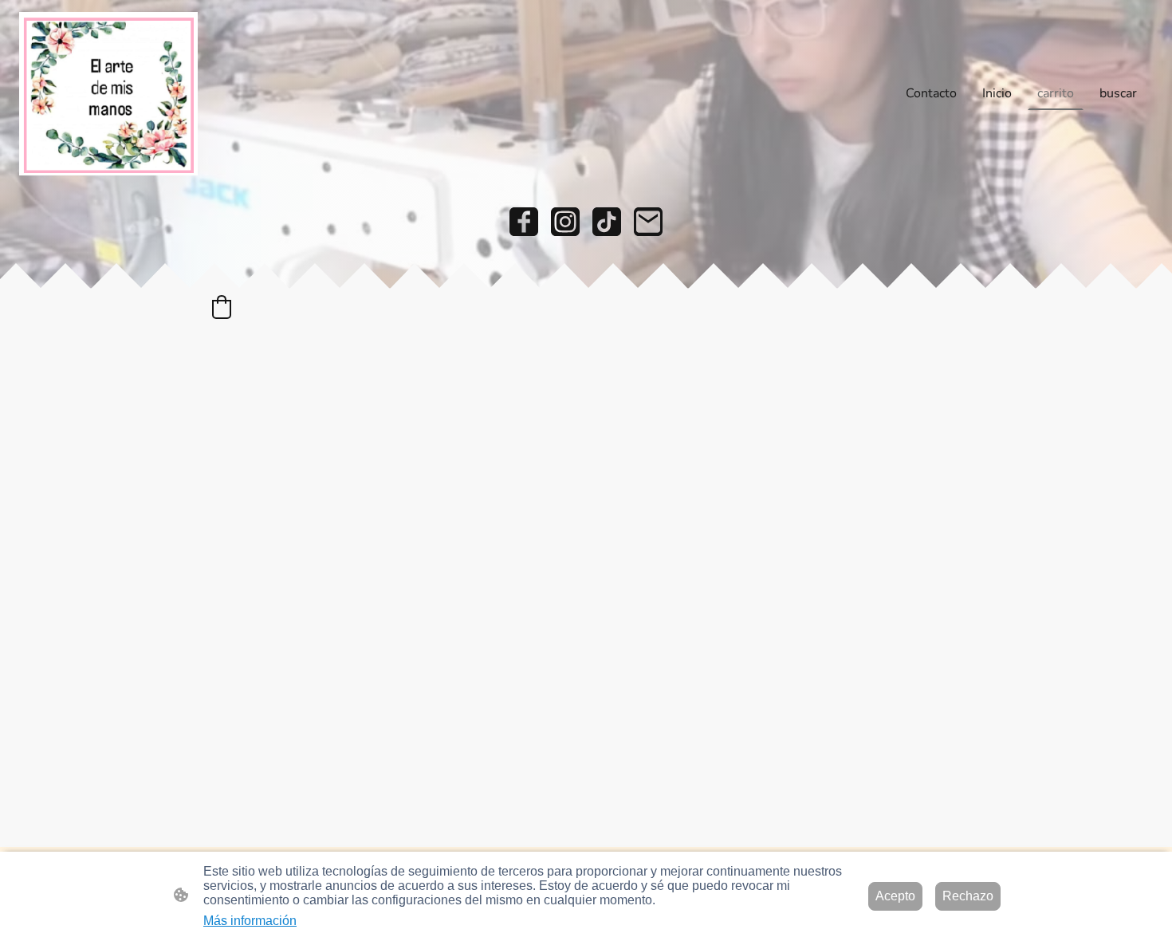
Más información (250, 920)
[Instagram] (565, 221)
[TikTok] (606, 221)
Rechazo (967, 896)
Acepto (895, 896)
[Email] (648, 221)
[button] (221, 307)
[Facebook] (523, 221)
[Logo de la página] (108, 93)
